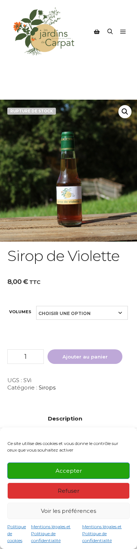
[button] (125, 111)
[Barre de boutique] (96, 32)
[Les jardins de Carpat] (43, 31)
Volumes (20, 311)
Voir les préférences (68, 510)
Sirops (47, 387)
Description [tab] (65, 418)
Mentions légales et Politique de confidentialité (51, 533)
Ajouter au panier (85, 357)
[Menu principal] (123, 32)
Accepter (69, 470)
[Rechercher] (110, 32)
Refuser (68, 490)
